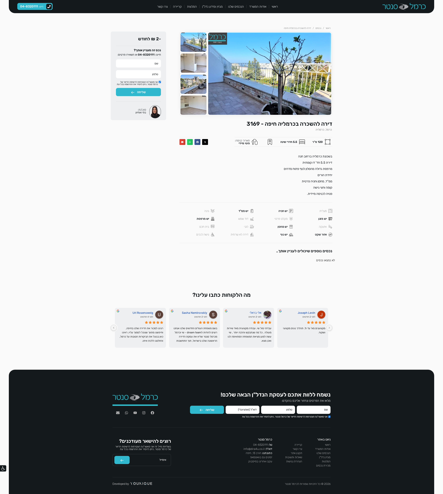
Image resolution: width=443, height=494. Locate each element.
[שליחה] (122, 460)
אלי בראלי (255, 312)
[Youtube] (135, 412)
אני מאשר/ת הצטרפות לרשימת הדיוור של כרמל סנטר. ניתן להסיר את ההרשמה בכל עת (137, 83)
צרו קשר (162, 6)
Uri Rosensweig (143, 312)
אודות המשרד (257, 6)
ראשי (275, 6)
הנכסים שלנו (236, 6)
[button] (3, 468)
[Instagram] (143, 412)
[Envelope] (117, 412)
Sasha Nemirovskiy (194, 312)
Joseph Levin (306, 312)
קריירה (177, 6)
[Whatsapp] (126, 412)
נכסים (318, 28)
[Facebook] (152, 412)
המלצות (192, 6)
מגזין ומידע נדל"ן (212, 6)
